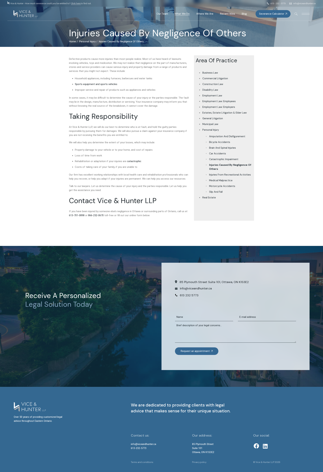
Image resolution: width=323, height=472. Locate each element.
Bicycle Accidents (219, 142)
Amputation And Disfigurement (227, 136)
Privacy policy (199, 462)
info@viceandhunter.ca (304, 3)
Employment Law (212, 95)
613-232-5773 (138, 448)
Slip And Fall (216, 192)
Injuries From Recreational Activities (230, 174)
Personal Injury (210, 130)
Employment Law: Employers (218, 107)
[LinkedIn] (265, 446)
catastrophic (134, 161)
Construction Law (212, 84)
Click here (76, 3)
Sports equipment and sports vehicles (96, 84)
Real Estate (209, 197)
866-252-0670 (96, 215)
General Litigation (212, 118)
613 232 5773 (189, 295)
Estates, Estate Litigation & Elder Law (224, 112)
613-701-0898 (76, 215)
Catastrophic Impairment (223, 159)
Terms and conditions (142, 462)
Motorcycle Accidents (222, 186)
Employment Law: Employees (219, 101)
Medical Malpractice (220, 180)
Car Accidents (217, 153)
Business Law (210, 72)
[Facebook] (256, 446)
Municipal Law (210, 124)
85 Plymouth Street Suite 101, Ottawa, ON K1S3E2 (214, 282)
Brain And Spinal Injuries (222, 147)
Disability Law (210, 90)
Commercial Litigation (215, 78)
